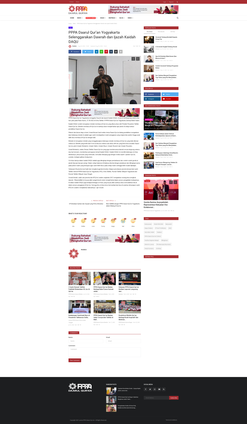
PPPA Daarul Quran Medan (76, 294)
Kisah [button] (102, 18)
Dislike (83, 226)
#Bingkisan (164, 240)
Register (171, 2)
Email (108, 337)
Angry (113, 226)
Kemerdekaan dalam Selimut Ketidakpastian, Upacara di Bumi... (166, 135)
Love (93, 226)
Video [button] (130, 18)
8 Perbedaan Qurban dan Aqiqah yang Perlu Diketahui (86, 204)
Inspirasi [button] (112, 18)
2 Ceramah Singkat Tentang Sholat (166, 46)
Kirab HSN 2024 (158, 224)
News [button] (79, 18)
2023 (170, 228)
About (77, 2)
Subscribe (174, 398)
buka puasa (148, 224)
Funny (103, 226)
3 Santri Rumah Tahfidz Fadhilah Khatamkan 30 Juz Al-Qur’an (79, 289)
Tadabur (159, 232)
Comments (74, 333)
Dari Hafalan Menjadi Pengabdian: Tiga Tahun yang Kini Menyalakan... (166, 76)
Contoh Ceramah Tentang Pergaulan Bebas (166, 67)
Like (73, 226)
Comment (72, 346)
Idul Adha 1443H (149, 232)
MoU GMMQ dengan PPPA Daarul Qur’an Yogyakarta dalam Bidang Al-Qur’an (123, 205)
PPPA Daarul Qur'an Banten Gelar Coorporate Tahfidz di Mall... (103, 317)
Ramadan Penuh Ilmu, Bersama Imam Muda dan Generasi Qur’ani (160, 203)
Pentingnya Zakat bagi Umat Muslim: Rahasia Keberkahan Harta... (166, 154)
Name (71, 337)
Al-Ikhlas (158, 248)
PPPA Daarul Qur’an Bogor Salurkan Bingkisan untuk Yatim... (128, 398)
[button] (91, 17)
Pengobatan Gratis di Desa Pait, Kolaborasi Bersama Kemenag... (127, 407)
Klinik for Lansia (149, 244)
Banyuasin (169, 224)
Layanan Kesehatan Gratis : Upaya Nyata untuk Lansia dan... (129, 389)
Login (164, 2)
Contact (71, 2)
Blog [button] (122, 18)
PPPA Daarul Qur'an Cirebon (153, 236)
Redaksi (74, 46)
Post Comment (75, 360)
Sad (123, 226)
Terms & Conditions (171, 420)
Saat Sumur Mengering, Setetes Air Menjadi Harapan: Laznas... (166, 163)
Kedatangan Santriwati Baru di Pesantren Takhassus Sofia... (79, 316)
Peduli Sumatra (149, 248)
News (74, 23)
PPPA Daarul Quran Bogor (125, 322)
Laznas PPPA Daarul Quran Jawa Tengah (77, 321)
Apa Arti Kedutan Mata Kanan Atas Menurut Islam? (166, 57)
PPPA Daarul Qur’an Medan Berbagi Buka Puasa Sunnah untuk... (103, 289)
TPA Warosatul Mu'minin (163, 244)
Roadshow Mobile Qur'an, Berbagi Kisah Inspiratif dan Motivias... (128, 317)
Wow (133, 226)
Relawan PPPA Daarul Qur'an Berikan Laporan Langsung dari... (129, 289)
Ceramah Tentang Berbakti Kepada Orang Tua (166, 38)
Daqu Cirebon (149, 228)
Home (72, 18)
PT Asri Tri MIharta (160, 228)
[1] (177, 1)
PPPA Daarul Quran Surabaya (151, 208)
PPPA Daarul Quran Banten (101, 322)
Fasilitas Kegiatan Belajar (152, 240)
